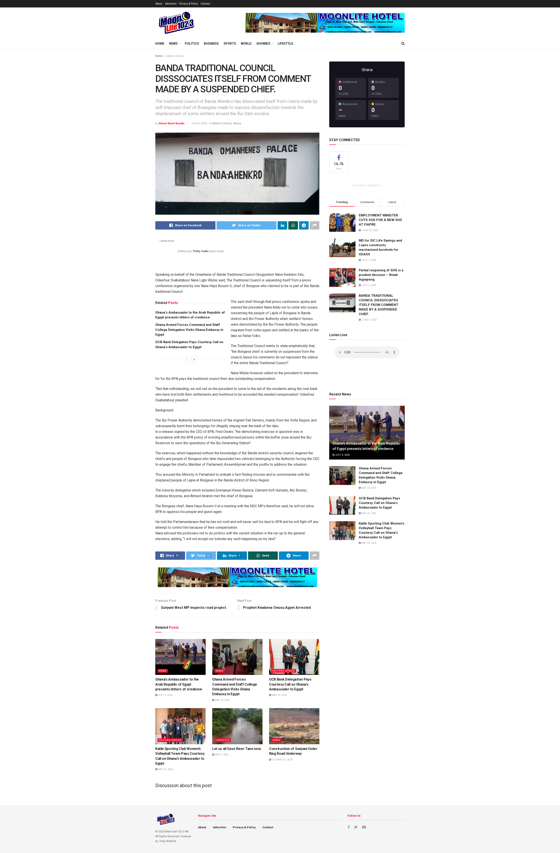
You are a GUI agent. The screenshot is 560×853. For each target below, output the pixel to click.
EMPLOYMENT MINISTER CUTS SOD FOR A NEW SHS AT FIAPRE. (380, 219)
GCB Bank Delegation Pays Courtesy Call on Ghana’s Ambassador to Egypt (290, 684)
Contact (205, 3)
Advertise (171, 3)
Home (159, 43)
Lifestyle (285, 43)
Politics (192, 43)
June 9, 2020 (199, 123)
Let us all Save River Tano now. (236, 749)
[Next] (194, 359)
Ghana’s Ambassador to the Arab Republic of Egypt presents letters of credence (178, 684)
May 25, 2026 (222, 700)
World (246, 43)
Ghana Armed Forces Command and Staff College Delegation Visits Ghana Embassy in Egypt (189, 330)
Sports (230, 43)
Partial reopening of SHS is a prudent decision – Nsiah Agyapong (381, 274)
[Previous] (186, 359)
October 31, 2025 (281, 759)
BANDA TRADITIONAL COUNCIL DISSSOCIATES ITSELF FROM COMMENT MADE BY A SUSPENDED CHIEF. (378, 305)
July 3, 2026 (164, 695)
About (158, 3)
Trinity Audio (200, 251)
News (173, 43)
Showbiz (263, 43)
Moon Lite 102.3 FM (176, 831)
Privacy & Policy (188, 3)
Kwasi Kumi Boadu (171, 123)
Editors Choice (175, 56)
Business (211, 43)
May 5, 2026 (221, 754)
